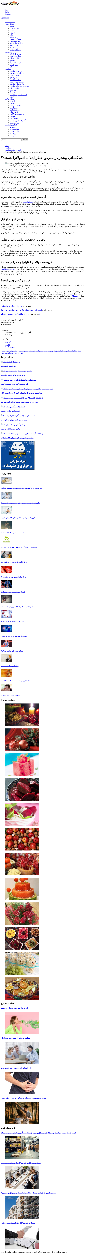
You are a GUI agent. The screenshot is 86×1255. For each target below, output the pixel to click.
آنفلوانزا (8, 342)
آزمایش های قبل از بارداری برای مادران (15, 1038)
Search (25, 139)
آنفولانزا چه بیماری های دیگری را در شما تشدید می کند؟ (21, 310)
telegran (8, 14)
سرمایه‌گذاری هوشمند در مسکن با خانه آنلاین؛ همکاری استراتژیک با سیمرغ (28, 1193)
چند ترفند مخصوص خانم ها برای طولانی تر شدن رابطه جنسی (23, 1098)
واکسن (8, 345)
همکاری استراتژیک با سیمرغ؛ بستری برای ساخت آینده (21, 1163)
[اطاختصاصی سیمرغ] (43, 715)
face (6, 10)
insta (7, 12)
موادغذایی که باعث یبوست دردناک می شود (16, 1068)
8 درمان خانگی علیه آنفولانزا (11, 306)
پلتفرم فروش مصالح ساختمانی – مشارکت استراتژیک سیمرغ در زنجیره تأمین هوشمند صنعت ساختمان (38, 1133)
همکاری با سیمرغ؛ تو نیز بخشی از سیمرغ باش (18, 1223)
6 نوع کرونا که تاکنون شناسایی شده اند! (20, 314)
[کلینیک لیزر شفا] (17, 469)
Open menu (5, 18)
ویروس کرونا (10, 347)
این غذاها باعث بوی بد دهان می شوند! (14, 1008)
